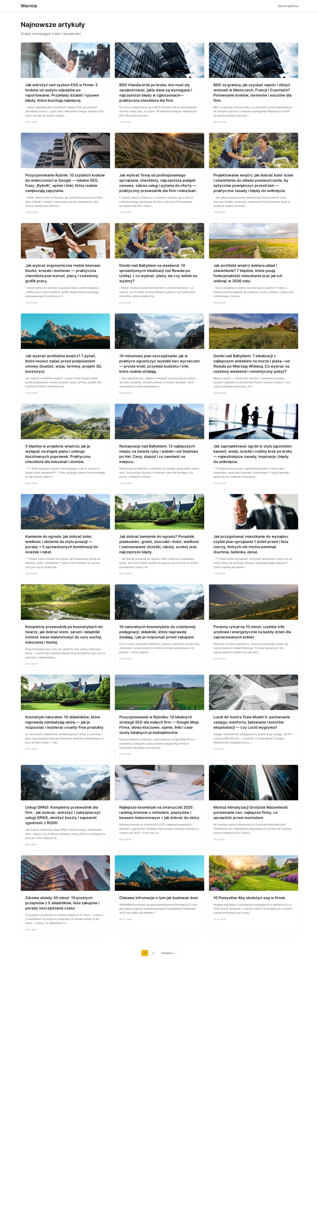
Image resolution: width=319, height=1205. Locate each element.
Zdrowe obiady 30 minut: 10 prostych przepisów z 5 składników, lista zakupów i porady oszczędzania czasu (62, 903)
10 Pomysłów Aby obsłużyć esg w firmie (249, 898)
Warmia (29, 5)
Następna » (168, 953)
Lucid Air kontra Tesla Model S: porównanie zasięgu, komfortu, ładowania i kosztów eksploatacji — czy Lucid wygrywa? (251, 722)
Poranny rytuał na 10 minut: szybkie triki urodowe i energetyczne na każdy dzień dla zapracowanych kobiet (252, 632)
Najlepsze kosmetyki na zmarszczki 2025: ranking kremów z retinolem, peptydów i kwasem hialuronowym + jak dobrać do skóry (159, 812)
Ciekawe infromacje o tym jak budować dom (158, 898)
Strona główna (288, 6)
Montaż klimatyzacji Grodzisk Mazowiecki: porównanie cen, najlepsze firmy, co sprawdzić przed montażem (251, 812)
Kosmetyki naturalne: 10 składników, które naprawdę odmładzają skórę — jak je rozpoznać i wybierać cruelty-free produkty (64, 722)
